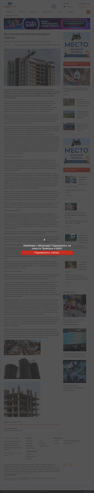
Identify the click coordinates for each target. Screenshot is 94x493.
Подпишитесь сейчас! (47, 252)
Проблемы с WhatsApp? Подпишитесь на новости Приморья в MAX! (47, 247)
